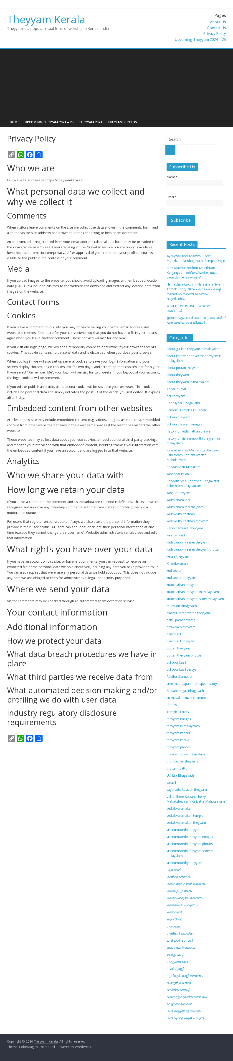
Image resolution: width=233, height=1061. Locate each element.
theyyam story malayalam (186, 754)
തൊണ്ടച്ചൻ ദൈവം (181, 947)
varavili (172, 782)
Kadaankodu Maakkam (183, 467)
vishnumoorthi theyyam (184, 829)
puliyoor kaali (176, 662)
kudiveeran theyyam (181, 577)
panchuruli (174, 634)
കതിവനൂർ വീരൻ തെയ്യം (186, 884)
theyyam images (179, 719)
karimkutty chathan (181, 514)
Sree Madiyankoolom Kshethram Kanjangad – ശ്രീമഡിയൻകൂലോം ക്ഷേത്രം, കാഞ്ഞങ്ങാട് (192, 272)
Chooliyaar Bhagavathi (183, 403)
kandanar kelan (178, 474)
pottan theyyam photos (184, 655)
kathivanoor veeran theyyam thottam (194, 549)
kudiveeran (174, 570)
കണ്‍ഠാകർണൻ (178, 877)
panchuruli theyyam (181, 641)
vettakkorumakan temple (185, 815)
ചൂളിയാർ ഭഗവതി (180, 940)
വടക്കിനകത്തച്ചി (178, 990)
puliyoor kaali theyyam (183, 669)
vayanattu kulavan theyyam (187, 789)
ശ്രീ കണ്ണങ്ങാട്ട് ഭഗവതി (184, 1011)
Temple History (178, 712)
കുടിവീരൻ (174, 919)
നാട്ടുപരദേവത (177, 961)
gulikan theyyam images (184, 424)
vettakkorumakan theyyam (186, 822)
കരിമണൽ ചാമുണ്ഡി (182, 905)
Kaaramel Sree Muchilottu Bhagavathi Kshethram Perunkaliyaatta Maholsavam (194, 455)
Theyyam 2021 (90, 122)
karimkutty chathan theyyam (187, 521)
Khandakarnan (177, 563)
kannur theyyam (178, 493)
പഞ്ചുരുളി (175, 968)
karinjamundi (176, 535)
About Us (218, 21)
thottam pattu (177, 768)
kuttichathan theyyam (182, 584)
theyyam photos (179, 747)
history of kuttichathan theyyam (190, 431)
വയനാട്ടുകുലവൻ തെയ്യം (187, 997)
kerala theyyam (178, 556)
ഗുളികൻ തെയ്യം (180, 933)
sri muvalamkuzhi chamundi (187, 697)
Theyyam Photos (122, 122)
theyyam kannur (178, 733)
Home (14, 122)
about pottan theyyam (183, 368)
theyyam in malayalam (183, 726)
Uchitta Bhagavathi (181, 775)
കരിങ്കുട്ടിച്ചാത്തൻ (179, 891)
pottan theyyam (178, 648)
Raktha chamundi (179, 676)
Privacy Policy (214, 33)
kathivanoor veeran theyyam (188, 542)
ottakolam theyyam (181, 627)
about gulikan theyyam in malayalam (193, 349)
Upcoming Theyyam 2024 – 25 (200, 39)
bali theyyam (176, 396)
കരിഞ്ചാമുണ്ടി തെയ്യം (185, 898)
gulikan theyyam (178, 417)
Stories (172, 705)
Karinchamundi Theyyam (185, 528)
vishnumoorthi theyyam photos (190, 844)
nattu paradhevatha (181, 620)
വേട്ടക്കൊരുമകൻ (179, 1004)
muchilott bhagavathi (182, 606)
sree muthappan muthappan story (192, 683)
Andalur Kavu (176, 389)
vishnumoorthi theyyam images (190, 836)
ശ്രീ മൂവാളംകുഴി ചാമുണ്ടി (186, 1018)
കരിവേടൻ (174, 912)
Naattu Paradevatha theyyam (188, 613)
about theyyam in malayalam (188, 382)
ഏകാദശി (174, 870)
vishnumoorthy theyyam (184, 862)
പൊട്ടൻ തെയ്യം (179, 983)
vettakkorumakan (179, 808)
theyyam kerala (178, 740)
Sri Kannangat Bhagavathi (186, 690)
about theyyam (178, 375)
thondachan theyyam (182, 761)
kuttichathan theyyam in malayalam (193, 592)
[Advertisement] (116, 83)
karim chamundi (178, 500)
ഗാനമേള (173, 926)
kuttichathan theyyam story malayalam (195, 599)
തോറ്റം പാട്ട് (175, 954)
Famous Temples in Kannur (187, 410)
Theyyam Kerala (46, 19)
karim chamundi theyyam (185, 507)
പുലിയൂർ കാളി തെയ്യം (185, 975)
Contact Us (216, 27)
